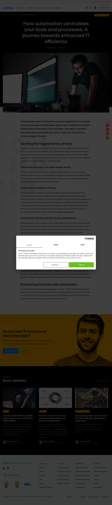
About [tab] (83, 244)
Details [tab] (56, 244)
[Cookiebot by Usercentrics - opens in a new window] (86, 239)
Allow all (81, 265)
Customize (54, 265)
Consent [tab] (29, 245)
